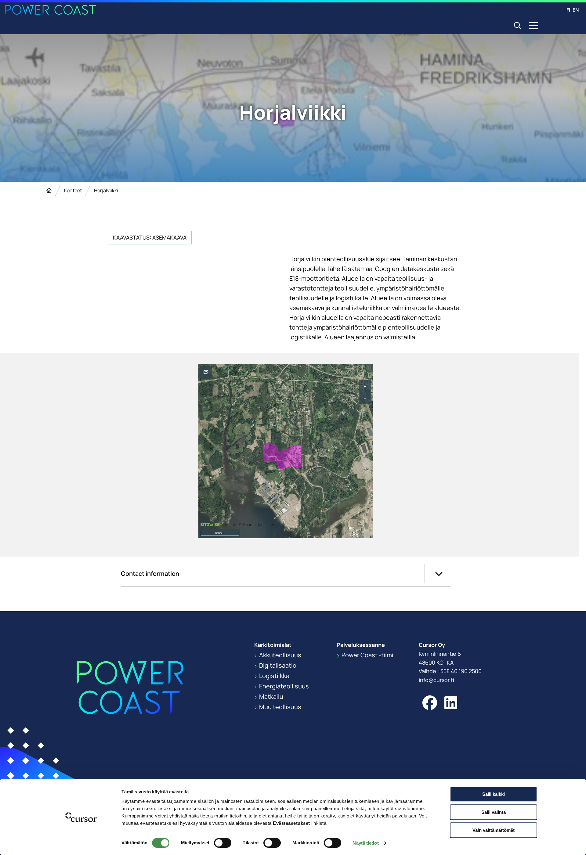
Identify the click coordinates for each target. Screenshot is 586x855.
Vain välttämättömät (493, 830)
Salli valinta (493, 812)
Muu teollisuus (279, 707)
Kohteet (73, 190)
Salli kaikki (493, 794)
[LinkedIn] (450, 703)
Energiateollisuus (283, 686)
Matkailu (270, 696)
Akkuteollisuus (279, 655)
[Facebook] (429, 703)
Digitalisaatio (277, 665)
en (576, 9)
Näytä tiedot (365, 843)
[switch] (222, 843)
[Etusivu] (49, 190)
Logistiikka (273, 676)
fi (568, 9)
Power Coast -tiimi (366, 655)
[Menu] (533, 26)
